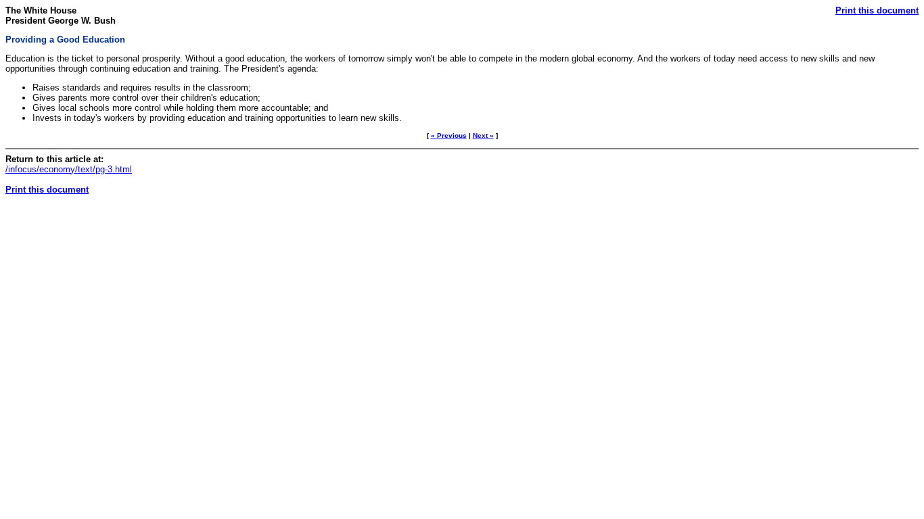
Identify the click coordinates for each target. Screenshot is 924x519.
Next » (483, 135)
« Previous (449, 135)
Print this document (877, 10)
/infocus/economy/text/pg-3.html (68, 169)
